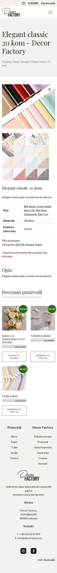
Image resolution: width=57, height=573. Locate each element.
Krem (27, 210)
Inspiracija (43, 452)
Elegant (25, 61)
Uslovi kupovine (43, 447)
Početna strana (42, 436)
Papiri (16, 61)
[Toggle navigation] (50, 12)
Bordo (32, 206)
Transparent (30, 214)
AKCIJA (19, 244)
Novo (14, 436)
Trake (14, 447)
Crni (46, 214)
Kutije (14, 452)
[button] (49, 89)
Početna (6, 61)
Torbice (14, 458)
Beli (26, 206)
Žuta (40, 214)
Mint (38, 210)
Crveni (39, 206)
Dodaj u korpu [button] (14, 356)
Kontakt (43, 463)
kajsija (47, 206)
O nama (42, 458)
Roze (44, 210)
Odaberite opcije (43, 356)
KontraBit (49, 559)
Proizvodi (42, 442)
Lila (32, 210)
